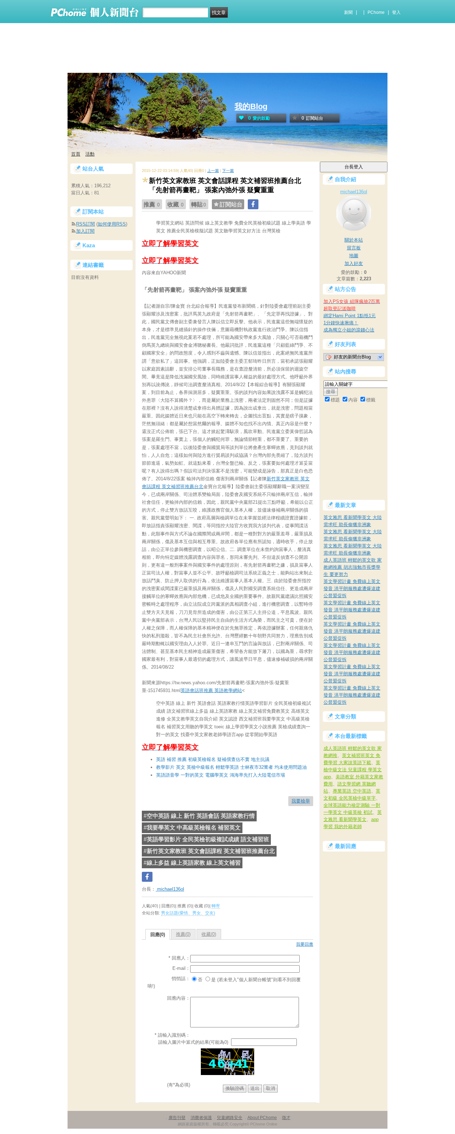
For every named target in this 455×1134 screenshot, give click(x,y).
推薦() (183, 934)
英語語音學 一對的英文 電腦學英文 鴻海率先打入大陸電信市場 (220, 775)
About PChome (262, 1117)
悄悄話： (181, 978)
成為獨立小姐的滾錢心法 (348, 330)
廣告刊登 (177, 1117)
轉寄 (216, 905)
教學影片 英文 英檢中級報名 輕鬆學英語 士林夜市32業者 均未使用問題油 (231, 767)
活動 (90, 154)
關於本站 (353, 240)
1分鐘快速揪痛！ (340, 322)
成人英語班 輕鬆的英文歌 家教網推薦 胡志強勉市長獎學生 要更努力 (352, 567)
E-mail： (181, 968)
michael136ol (170, 889)
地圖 (353, 255)
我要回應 (304, 944)
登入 (396, 12)
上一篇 (213, 170)
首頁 (75, 154)
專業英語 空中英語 (352, 791)
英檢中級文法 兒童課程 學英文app (352, 769)
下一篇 (228, 170)
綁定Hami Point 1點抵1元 (349, 315)
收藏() (209, 934)
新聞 (348, 12)
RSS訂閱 (85, 224)
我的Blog (251, 106)
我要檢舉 (300, 801)
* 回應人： (179, 958)
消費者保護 (201, 1117)
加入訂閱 (85, 231)
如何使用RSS (112, 224)
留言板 (354, 247)
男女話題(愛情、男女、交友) (188, 913)
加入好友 (353, 263)
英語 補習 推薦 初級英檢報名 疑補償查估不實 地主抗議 (212, 759)
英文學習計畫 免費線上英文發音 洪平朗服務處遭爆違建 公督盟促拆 (351, 588)
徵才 (286, 1117)
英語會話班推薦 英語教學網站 (211, 690)
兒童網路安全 (229, 1117)
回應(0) (157, 934)
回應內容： (178, 998)
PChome (376, 12)
